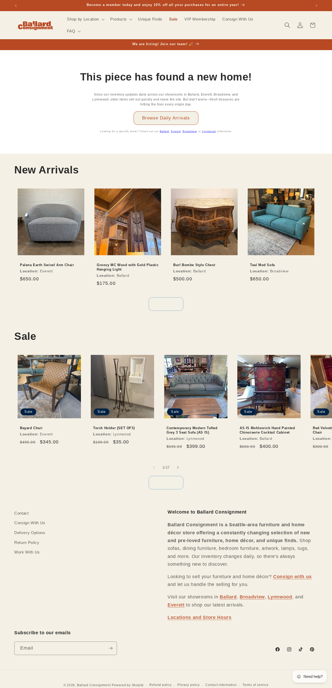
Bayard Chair (31, 428)
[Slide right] (178, 467)
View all (166, 303)
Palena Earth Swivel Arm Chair (47, 265)
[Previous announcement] (16, 5)
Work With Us (27, 552)
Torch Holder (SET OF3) (114, 428)
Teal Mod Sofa (262, 265)
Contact (21, 513)
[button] (85, 19)
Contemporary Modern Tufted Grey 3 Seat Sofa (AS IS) (192, 430)
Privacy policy (188, 685)
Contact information (221, 685)
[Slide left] (154, 467)
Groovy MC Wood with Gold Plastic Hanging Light (127, 267)
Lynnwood (209, 131)
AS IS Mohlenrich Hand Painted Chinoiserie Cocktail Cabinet (267, 430)
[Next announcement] (316, 5)
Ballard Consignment (94, 685)
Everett (176, 131)
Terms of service (255, 685)
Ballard (164, 131)
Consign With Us (29, 523)
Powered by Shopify (128, 685)
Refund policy (160, 685)
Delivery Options (29, 532)
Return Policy (26, 542)
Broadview (189, 131)
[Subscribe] (110, 648)
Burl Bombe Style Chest (194, 265)
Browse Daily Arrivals (166, 118)
